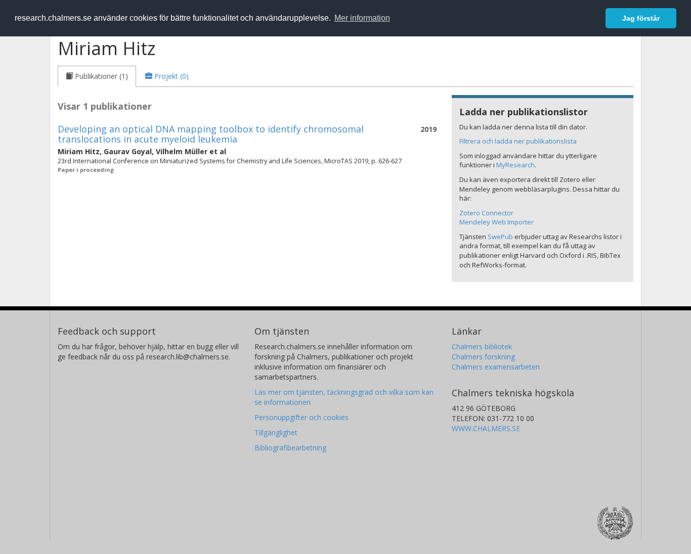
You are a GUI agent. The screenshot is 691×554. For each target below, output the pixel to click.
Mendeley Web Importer (496, 221)
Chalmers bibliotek (482, 346)
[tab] (97, 76)
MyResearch (515, 164)
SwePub (500, 236)
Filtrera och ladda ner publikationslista (518, 141)
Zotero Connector (486, 212)
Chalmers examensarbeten (496, 367)
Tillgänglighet (275, 432)
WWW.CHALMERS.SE (486, 428)
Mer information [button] (362, 18)
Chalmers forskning (483, 356)
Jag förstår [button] (641, 18)
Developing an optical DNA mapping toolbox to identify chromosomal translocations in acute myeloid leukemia (211, 134)
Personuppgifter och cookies (301, 417)
